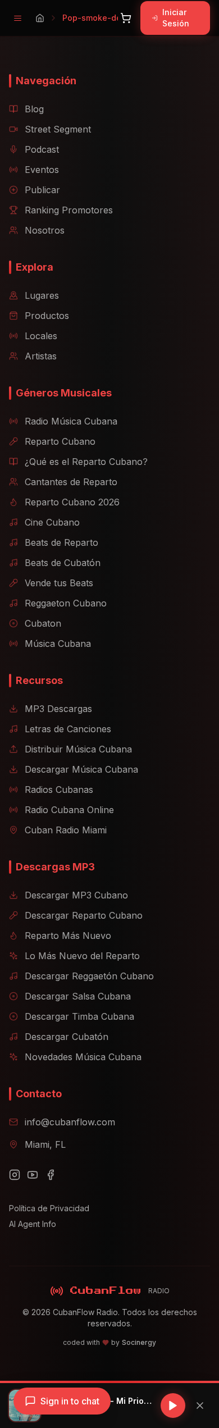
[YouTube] (32, 1174)
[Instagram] (14, 1174)
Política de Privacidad (49, 1208)
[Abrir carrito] (126, 18)
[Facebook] (50, 1174)
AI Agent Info (32, 1224)
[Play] (173, 1405)
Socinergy (139, 1342)
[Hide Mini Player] (200, 1405)
